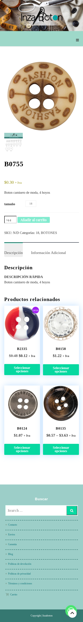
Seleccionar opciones (22, 369)
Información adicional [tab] (48, 253)
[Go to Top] (72, 613)
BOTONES (49, 233)
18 (37, 233)
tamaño (9, 204)
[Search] (71, 510)
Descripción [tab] (13, 253)
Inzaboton (48, 615)
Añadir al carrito (34, 220)
